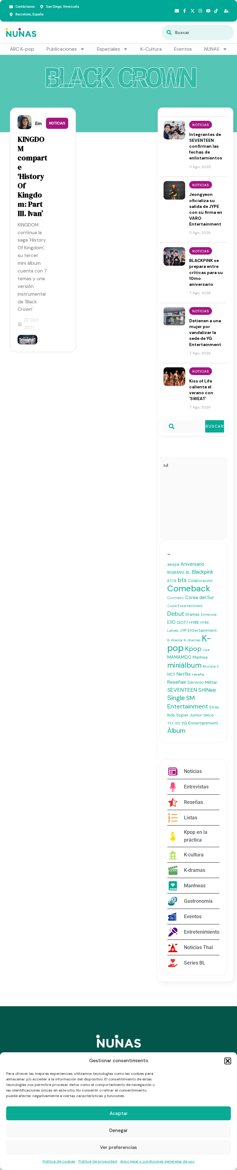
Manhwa (200, 657)
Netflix (184, 674)
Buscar (215, 426)
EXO (171, 622)
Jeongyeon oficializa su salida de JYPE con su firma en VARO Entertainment (205, 209)
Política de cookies (59, 1161)
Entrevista (209, 614)
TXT (170, 723)
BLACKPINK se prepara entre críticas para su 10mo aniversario (206, 272)
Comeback (188, 588)
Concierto (175, 598)
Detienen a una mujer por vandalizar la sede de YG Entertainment (205, 332)
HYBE (194, 622)
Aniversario (192, 564)
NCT (171, 674)
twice (208, 715)
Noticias (57, 123)
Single (176, 698)
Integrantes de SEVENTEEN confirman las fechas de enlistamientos (205, 146)
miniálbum (184, 665)
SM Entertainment (187, 702)
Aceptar (119, 1113)
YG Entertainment (199, 723)
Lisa (206, 650)
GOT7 (182, 622)
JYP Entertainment (198, 630)
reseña (198, 674)
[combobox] (198, 32)
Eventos (183, 49)
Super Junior (189, 715)
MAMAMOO (179, 657)
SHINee (207, 689)
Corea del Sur (199, 597)
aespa (173, 564)
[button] (228, 1061)
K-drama (174, 640)
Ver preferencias (118, 1147)
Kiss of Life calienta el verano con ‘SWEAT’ (201, 390)
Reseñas (176, 682)
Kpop (193, 648)
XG (177, 723)
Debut (175, 614)
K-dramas (192, 640)
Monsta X (211, 666)
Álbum (176, 731)
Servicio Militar (202, 682)
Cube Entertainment (184, 606)
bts (182, 580)
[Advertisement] (193, 505)
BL (188, 572)
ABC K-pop (22, 49)
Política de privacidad (97, 1161)
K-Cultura (151, 49)
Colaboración (200, 580)
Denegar (118, 1130)
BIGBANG (176, 572)
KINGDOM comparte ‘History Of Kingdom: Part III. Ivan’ (32, 176)
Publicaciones (62, 49)
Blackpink (202, 571)
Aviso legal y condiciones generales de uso (157, 1161)
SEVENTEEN (182, 689)
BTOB (172, 581)
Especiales (108, 49)
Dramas (192, 614)
